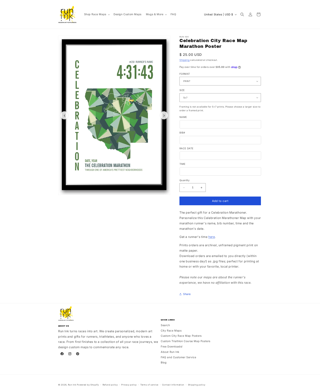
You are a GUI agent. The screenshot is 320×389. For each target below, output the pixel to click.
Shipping (184, 60)
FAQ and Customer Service (178, 357)
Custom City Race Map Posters (181, 335)
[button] (96, 14)
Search (165, 325)
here (211, 237)
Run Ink (72, 384)
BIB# (182, 132)
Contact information (173, 384)
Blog (163, 362)
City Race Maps (171, 330)
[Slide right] (164, 115)
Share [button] (187, 294)
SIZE (182, 90)
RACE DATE (186, 148)
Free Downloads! (172, 346)
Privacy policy (129, 384)
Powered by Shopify (88, 384)
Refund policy (110, 384)
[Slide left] (64, 115)
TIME (182, 163)
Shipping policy (196, 384)
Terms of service (149, 384)
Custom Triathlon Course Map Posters (185, 341)
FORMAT (184, 73)
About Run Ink (170, 351)
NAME (183, 117)
